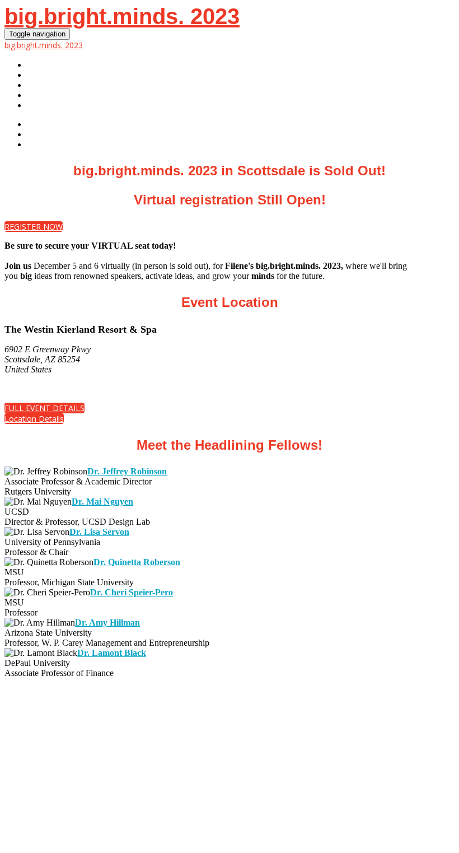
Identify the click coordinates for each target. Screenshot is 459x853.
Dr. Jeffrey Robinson (127, 471)
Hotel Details (58, 105)
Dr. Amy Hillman (107, 622)
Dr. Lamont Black (111, 653)
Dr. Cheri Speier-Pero (131, 592)
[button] (33, 226)
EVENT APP (48, 85)
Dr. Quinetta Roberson (136, 562)
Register (47, 75)
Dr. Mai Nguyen (102, 501)
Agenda (43, 95)
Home (38, 64)
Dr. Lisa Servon (99, 532)
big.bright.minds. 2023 (122, 16)
